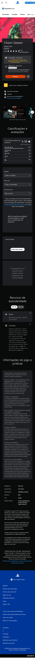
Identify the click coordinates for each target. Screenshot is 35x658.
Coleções (14, 14)
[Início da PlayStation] (17, 2)
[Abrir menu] (2, 3)
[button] (14, 98)
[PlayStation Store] (8, 8)
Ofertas (22, 14)
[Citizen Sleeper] (14, 112)
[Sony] (31, 657)
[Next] (32, 112)
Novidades (5, 14)
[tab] (14, 307)
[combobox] (17, 175)
